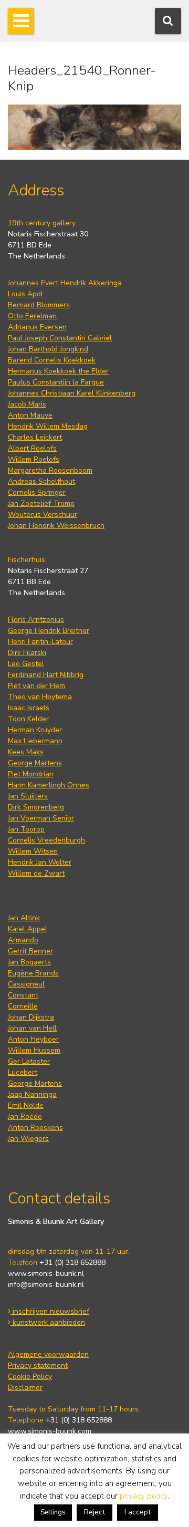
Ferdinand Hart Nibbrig (45, 675)
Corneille (23, 1006)
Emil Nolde (26, 1105)
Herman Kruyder (35, 730)
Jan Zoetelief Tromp (41, 503)
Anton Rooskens (35, 1128)
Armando (23, 940)
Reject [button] (94, 1512)
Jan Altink (24, 918)
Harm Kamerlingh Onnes (48, 785)
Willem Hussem (34, 1050)
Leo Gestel (26, 664)
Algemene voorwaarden (48, 1354)
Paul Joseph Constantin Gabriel (60, 338)
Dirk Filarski (27, 653)
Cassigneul (26, 984)
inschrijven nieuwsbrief (49, 1311)
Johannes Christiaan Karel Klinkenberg (71, 393)
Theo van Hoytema (40, 697)
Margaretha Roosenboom (50, 470)
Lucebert (22, 1072)
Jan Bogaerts (29, 962)
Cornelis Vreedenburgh (46, 840)
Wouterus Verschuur (42, 515)
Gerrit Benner (30, 951)
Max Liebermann (35, 741)
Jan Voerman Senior (41, 818)
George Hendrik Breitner (48, 631)
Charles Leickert (35, 437)
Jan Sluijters (28, 796)
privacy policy (143, 1496)
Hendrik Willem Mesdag (48, 426)
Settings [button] (53, 1512)
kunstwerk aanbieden (47, 1322)
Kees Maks (26, 752)
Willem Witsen (33, 851)
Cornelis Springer (37, 492)
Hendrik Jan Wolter (39, 862)
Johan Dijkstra (31, 1017)
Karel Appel (27, 929)
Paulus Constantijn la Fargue (56, 382)
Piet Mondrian (31, 774)
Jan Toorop (26, 829)
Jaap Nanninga (32, 1094)
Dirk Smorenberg (36, 807)
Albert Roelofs (32, 448)
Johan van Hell (32, 1028)
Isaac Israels (28, 708)
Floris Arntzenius (36, 620)
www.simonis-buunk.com (49, 1431)
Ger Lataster (29, 1061)
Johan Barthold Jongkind (48, 349)
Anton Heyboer (33, 1039)
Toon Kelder (28, 719)
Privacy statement (38, 1365)
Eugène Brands (33, 973)
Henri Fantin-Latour (40, 642)
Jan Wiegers (28, 1139)
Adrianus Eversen (37, 327)
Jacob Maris (27, 404)
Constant (23, 995)
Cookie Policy (30, 1376)
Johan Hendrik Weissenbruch (56, 526)
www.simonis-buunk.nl (46, 1274)
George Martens (35, 763)
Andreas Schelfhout (41, 481)
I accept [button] (137, 1512)
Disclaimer (25, 1388)
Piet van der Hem (36, 686)
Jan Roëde (25, 1116)
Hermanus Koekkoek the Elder (58, 371)
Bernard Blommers (39, 305)
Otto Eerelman (32, 316)
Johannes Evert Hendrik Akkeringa (65, 283)
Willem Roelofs (33, 459)
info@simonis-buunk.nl (46, 1285)
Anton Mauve (30, 415)
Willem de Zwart (36, 873)
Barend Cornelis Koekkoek (52, 360)
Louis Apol (25, 294)
